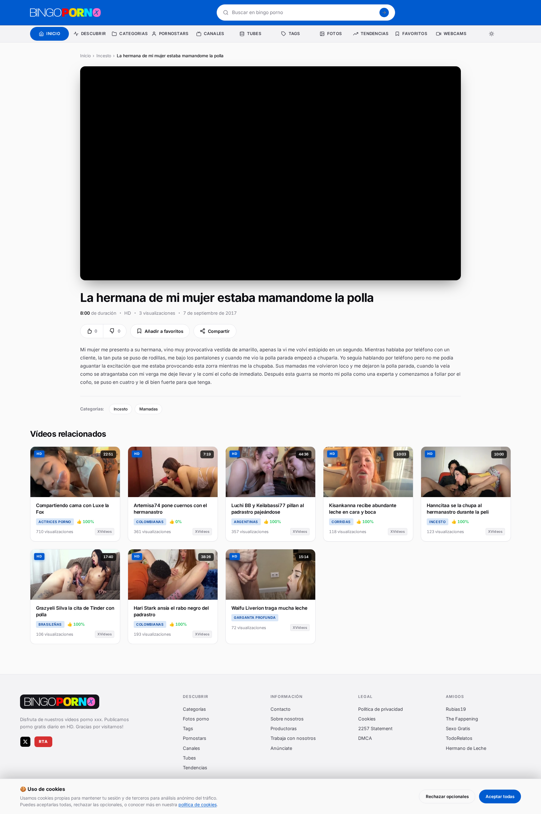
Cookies (367, 718)
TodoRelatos (459, 738)
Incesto (103, 55)
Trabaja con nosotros (293, 738)
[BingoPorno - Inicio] (65, 12)
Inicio (85, 55)
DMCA (365, 738)
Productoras (283, 728)
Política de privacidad (380, 708)
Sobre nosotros (287, 718)
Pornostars (194, 738)
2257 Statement (375, 728)
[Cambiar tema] (491, 34)
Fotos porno (196, 718)
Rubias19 (456, 708)
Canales (191, 747)
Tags (188, 728)
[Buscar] (384, 12)
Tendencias (195, 767)
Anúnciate (281, 747)
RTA (43, 741)
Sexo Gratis (458, 728)
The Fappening (462, 718)
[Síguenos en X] (25, 741)
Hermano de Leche (466, 747)
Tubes (189, 757)
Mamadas (148, 409)
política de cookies (197, 804)
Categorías (194, 708)
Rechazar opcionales (447, 796)
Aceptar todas (500, 796)
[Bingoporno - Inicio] (59, 701)
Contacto (280, 708)
